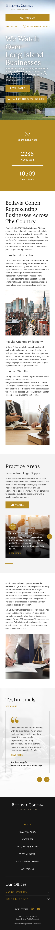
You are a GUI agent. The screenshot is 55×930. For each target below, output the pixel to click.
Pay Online (11, 26)
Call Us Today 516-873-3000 (28, 99)
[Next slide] (49, 536)
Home (27, 824)
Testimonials (27, 854)
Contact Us (27, 17)
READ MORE (15, 553)
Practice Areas (27, 832)
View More (17, 505)
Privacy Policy (19, 924)
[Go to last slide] (39, 779)
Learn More (17, 88)
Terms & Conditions (33, 924)
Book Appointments (38, 26)
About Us (27, 839)
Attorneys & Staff (27, 846)
